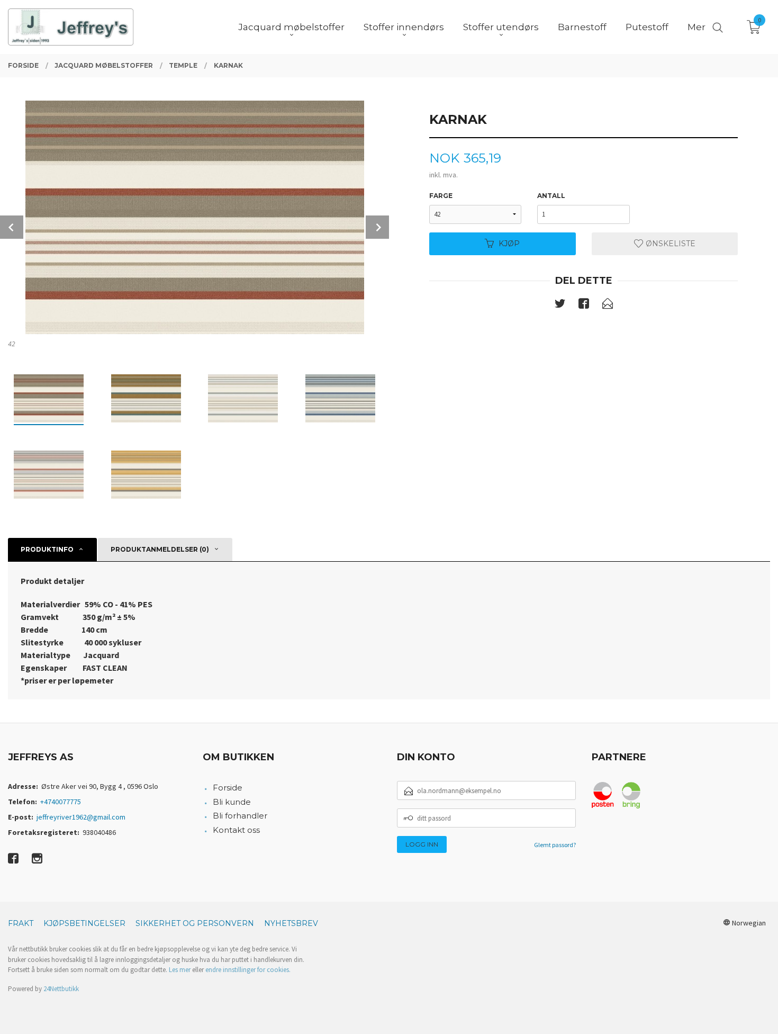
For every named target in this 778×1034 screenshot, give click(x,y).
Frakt (20, 923)
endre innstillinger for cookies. (248, 969)
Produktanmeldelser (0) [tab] (160, 549)
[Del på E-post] (607, 305)
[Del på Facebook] (583, 305)
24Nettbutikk (61, 988)
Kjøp (509, 243)
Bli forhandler (240, 816)
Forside (227, 788)
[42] (194, 217)
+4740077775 (60, 801)
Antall (551, 196)
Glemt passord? (555, 845)
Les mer (180, 969)
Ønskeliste (669, 243)
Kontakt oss (236, 830)
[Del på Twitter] (559, 305)
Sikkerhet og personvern (194, 923)
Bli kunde (232, 802)
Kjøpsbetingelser (84, 923)
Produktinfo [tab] (47, 549)
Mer (696, 27)
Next (377, 227)
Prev (11, 227)
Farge (441, 196)
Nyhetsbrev (291, 923)
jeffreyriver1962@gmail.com (81, 817)
